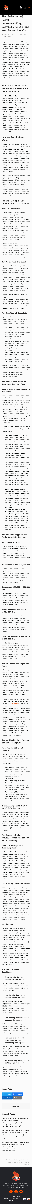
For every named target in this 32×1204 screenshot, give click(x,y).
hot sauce (7, 36)
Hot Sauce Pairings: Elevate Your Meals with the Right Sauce (15, 1143)
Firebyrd (23, 34)
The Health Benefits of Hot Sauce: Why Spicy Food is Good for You (16, 1131)
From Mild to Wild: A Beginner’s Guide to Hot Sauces (15, 1119)
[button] (29, 7)
